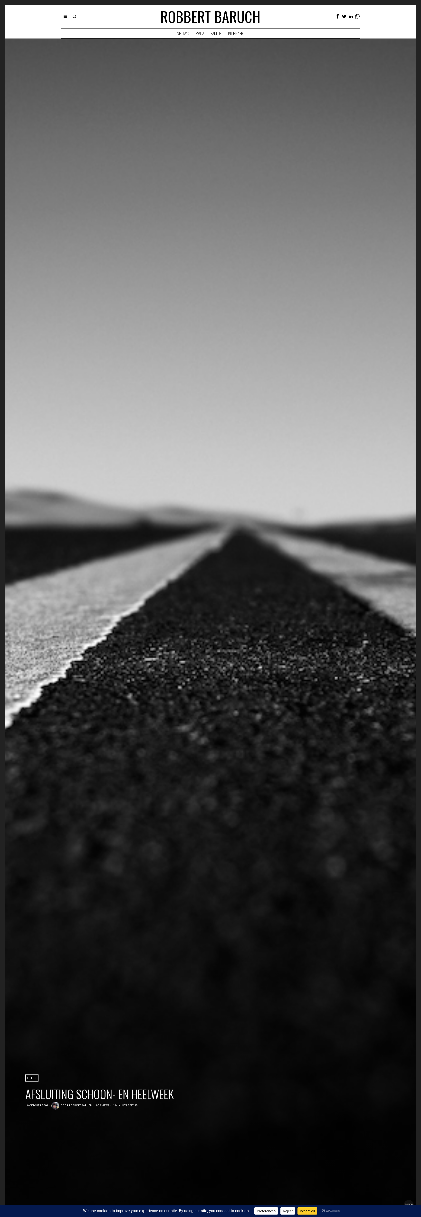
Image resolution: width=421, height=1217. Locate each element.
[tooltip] (338, 16)
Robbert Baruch (80, 1105)
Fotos (32, 1078)
